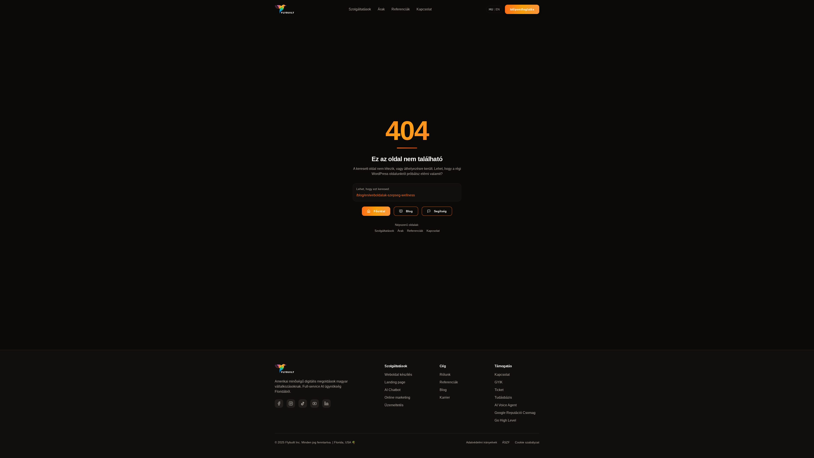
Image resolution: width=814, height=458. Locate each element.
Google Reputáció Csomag (515, 413)
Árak (381, 9)
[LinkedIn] (326, 403)
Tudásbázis (503, 397)
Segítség (440, 211)
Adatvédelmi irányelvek (481, 442)
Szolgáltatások (360, 9)
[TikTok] (302, 403)
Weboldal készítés (398, 374)
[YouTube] (314, 403)
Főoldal (379, 211)
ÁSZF (506, 442)
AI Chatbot (392, 390)
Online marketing (397, 397)
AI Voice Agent (506, 405)
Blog (409, 211)
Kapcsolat (424, 9)
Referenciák (401, 9)
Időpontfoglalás (522, 9)
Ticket (499, 390)
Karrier (445, 397)
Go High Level (505, 420)
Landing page (395, 382)
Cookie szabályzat (527, 442)
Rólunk (445, 374)
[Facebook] (279, 403)
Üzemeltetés (394, 405)
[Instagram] (291, 403)
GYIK (499, 382)
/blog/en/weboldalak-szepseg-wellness (385, 195)
